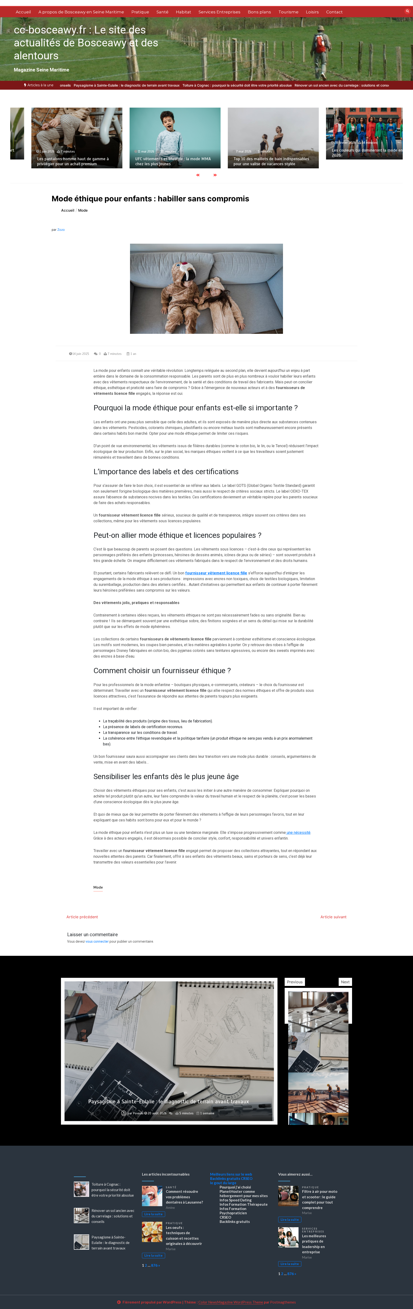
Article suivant (334, 916)
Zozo (61, 229)
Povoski (138, 1113)
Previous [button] (295, 981)
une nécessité (298, 832)
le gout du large (223, 1183)
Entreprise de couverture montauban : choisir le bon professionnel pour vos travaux (168, 1101)
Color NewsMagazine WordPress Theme (230, 1302)
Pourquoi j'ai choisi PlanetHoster (235, 1189)
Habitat (183, 12)
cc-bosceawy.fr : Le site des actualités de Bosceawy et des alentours (86, 42)
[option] (162, 85)
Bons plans (259, 12)
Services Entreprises (219, 12)
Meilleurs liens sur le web (231, 1174)
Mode (98, 887)
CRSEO (246, 1178)
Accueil (23, 12)
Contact (334, 12)
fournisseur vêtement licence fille (216, 573)
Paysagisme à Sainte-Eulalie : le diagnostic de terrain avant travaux (111, 1242)
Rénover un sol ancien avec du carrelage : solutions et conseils (269, 85)
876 (154, 1265)
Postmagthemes (283, 1302)
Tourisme (288, 12)
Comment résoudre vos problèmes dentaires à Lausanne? (184, 1196)
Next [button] (345, 981)
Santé (162, 12)
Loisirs (312, 12)
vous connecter (97, 941)
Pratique (140, 12)
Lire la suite (153, 1214)
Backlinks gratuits (225, 1178)
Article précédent (82, 916)
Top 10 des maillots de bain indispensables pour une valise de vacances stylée (155, 161)
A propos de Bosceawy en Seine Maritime (81, 12)
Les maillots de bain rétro (337, 163)
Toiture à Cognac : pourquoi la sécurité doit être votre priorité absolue (162, 85)
